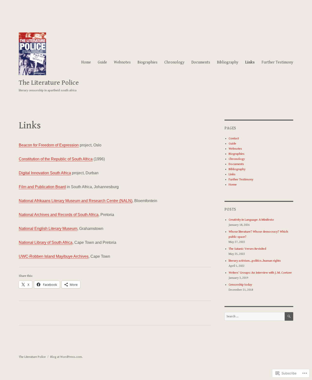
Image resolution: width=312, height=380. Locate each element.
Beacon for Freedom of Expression (49, 145)
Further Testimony (277, 62)
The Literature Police (49, 83)
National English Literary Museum (48, 228)
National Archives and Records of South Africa (58, 215)
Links (250, 62)
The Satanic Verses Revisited (247, 249)
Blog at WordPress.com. (66, 357)
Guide (102, 62)
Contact (234, 138)
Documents (200, 62)
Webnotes (122, 62)
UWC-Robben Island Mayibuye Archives (53, 256)
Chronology (174, 62)
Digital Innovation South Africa (45, 173)
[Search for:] (254, 316)
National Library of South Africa (45, 242)
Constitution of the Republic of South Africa (56, 159)
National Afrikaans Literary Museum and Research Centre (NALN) (75, 201)
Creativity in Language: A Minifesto (251, 220)
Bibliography (227, 62)
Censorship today (240, 285)
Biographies (147, 62)
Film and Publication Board (42, 187)
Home (86, 62)
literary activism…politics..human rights (255, 261)
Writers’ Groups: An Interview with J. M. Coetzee (260, 273)
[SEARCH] (289, 316)
